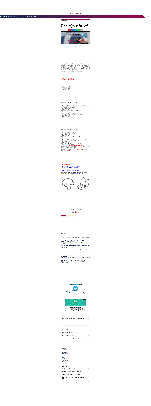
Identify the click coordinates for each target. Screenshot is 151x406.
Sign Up (37, 16)
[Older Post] (77, 231)
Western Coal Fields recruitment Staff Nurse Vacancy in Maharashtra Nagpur (75, 26)
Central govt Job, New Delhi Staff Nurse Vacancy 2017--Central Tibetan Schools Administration (74, 241)
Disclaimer (30, 16)
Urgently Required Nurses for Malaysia (67, 329)
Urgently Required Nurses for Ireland (67, 335)
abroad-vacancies (65, 349)
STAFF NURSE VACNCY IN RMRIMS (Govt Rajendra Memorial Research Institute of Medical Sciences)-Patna (74, 250)
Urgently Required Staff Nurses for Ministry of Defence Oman (71, 371)
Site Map (34, 16)
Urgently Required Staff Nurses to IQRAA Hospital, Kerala (71, 368)
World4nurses (77, 212)
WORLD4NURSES (75, 14)
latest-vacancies (66, 23)
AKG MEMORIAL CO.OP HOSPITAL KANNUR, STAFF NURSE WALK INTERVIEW (75, 236)
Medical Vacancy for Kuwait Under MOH (68, 321)
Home (61, 23)
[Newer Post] (73, 231)
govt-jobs (64, 23)
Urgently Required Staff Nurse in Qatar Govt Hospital (70, 381)
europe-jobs (64, 350)
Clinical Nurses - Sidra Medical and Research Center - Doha (70, 79)
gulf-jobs (63, 351)
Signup (63, 362)
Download (68, 150)
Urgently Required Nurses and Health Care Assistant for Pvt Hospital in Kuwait (73, 318)
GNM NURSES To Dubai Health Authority (67, 78)
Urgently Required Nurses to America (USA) (68, 332)
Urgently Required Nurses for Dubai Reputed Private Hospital (71, 338)
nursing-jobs (64, 353)
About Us (63, 358)
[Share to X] (75, 30)
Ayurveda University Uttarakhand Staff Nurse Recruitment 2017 (75, 245)
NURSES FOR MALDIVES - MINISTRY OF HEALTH (68, 77)
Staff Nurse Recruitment (78, 149)
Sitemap (63, 359)
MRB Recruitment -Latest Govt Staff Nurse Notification (73, 260)
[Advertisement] (75, 5)
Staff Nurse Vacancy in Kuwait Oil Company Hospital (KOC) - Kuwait (72, 374)
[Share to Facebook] (72, 30)
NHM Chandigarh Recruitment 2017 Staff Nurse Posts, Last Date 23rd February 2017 (75, 256)
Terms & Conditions (65, 360)
